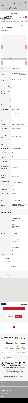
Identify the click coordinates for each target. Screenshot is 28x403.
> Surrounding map (23, 74)
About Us (3, 382)
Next (26, 47)
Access (2, 396)
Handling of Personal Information (7, 387)
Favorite (11, 316)
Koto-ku (23, 21)
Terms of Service (4, 393)
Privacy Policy (4, 385)
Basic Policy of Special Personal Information (10, 390)
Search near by (14, 308)
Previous (2, 47)
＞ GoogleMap (24, 304)
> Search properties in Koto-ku (20, 75)
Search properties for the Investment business (12, 21)
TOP (2, 21)
